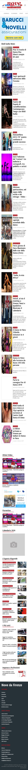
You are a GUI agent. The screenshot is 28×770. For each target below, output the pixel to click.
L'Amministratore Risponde (7, 715)
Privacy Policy (4, 756)
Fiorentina (3, 696)
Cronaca (6, 13)
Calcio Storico (4, 713)
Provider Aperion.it (5, 752)
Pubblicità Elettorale (6, 758)
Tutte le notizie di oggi (6, 705)
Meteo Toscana (4, 739)
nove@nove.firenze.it (6, 760)
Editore (3, 748)
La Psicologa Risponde (6, 720)
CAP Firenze (3, 741)
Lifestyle (3, 702)
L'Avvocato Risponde (5, 718)
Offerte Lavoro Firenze (6, 731)
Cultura (3, 700)
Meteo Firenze (4, 737)
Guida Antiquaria (5, 724)
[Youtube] (21, 5)
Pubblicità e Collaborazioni (7, 754)
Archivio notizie (4, 707)
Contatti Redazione (5, 750)
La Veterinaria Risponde (6, 722)
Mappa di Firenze (5, 735)
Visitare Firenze (4, 733)
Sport (21, 13)
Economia (14, 13)
